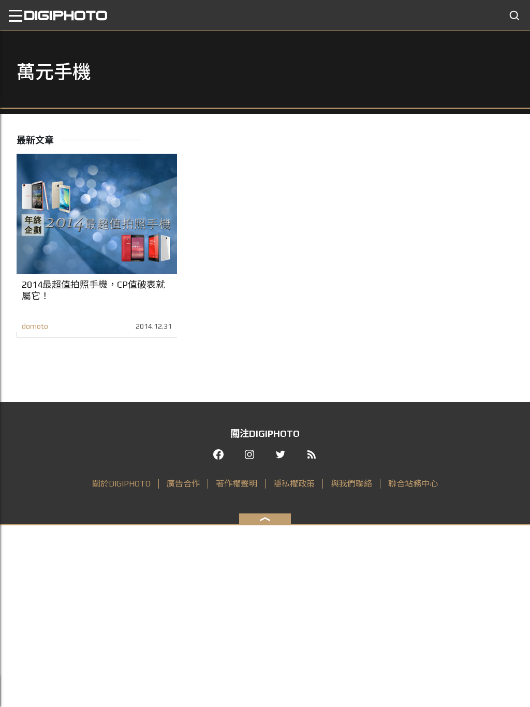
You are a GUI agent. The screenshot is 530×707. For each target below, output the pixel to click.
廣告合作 (183, 484)
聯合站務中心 (413, 484)
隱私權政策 (294, 484)
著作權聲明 (236, 484)
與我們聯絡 (351, 484)
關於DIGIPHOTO (121, 484)
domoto (35, 326)
